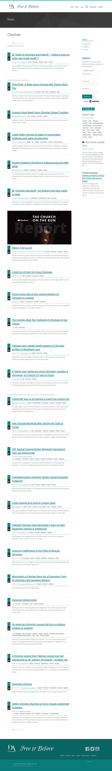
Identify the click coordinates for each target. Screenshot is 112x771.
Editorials (86, 47)
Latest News (87, 44)
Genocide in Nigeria (22, 684)
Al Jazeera (23, 62)
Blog (82, 7)
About (77, 7)
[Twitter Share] (86, 109)
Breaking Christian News (25, 711)
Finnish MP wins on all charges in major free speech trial (40, 399)
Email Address (87, 74)
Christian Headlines (23, 431)
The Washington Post (23, 198)
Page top (89, 761)
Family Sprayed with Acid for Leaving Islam (33, 503)
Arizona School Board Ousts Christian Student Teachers (40, 112)
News (86, 7)
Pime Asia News (15, 379)
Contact (100, 7)
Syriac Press (14, 301)
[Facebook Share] (83, 109)
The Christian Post (24, 353)
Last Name (86, 88)
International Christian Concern (27, 584)
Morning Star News (16, 170)
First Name (86, 81)
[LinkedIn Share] (90, 109)
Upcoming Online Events (24, 600)
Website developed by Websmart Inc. (23, 766)
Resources (93, 7)
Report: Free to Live (22, 247)
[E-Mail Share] (93, 109)
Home (72, 7)
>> (23, 43)
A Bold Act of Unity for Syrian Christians (32, 272)
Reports (86, 49)
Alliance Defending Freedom (26, 92)
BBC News (21, 142)
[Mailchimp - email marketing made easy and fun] (91, 101)
